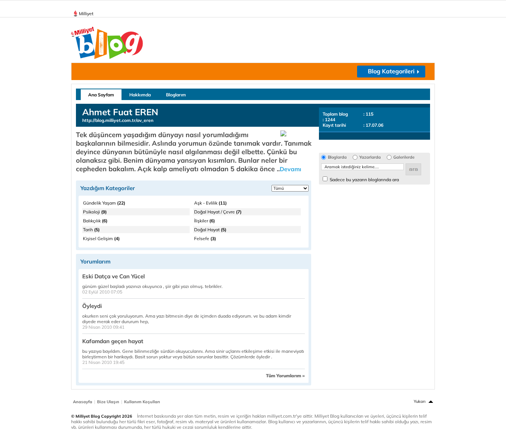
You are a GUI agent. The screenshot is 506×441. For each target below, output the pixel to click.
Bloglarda (337, 157)
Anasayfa (82, 401)
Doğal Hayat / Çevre (218, 212)
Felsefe (205, 238)
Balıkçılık (95, 220)
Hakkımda (140, 94)
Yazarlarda (370, 157)
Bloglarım (176, 94)
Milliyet (86, 13)
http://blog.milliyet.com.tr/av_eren (117, 120)
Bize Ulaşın (108, 401)
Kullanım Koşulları (142, 401)
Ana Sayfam (101, 94)
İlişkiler (204, 220)
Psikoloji (95, 212)
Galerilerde (404, 157)
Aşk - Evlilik (210, 203)
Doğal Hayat (210, 229)
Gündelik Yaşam (104, 203)
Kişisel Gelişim (101, 238)
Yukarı (420, 401)
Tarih (91, 229)
